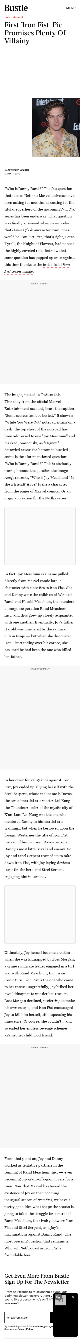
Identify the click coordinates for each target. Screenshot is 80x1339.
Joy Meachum (29, 573)
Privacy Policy (25, 1329)
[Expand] (58, 1297)
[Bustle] (16, 8)
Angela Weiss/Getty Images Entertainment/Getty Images (78, 127)
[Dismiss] (72, 1297)
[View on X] (40, 536)
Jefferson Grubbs (18, 170)
